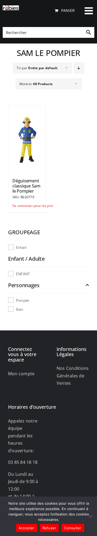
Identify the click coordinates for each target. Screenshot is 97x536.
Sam (19, 309)
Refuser (49, 528)
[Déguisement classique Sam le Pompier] (27, 139)
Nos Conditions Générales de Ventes (73, 375)
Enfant (21, 247)
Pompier (22, 300)
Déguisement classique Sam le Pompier (26, 186)
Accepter (26, 528)
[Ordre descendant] (79, 67)
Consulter (72, 528)
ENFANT (23, 273)
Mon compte (21, 374)
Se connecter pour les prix (19, 205)
